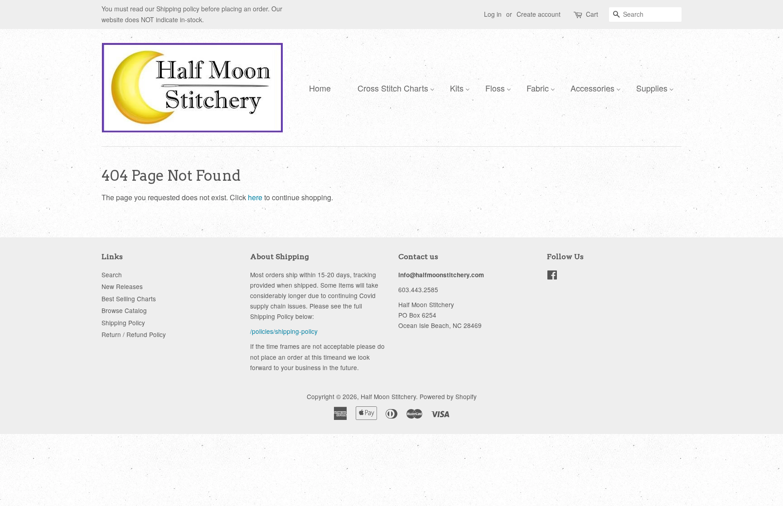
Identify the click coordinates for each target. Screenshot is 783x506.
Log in (493, 14)
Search (112, 274)
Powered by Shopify (448, 396)
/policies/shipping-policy (284, 331)
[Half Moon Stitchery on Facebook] (552, 276)
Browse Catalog (124, 310)
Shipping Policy (123, 322)
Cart (592, 14)
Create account (539, 14)
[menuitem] (317, 87)
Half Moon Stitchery (388, 396)
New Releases (122, 286)
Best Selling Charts (129, 298)
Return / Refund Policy (134, 334)
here (255, 197)
